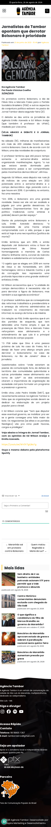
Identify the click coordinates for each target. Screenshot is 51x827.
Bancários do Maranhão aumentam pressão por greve (30, 655)
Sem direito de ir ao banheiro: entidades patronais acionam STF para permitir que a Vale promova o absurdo (33, 581)
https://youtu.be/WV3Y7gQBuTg (19, 444)
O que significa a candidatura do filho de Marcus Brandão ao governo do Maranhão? (30, 619)
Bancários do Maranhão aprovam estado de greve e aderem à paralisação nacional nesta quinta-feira (33, 638)
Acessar (45, 495)
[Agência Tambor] (26, 11)
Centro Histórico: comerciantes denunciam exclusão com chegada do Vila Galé (32, 600)
